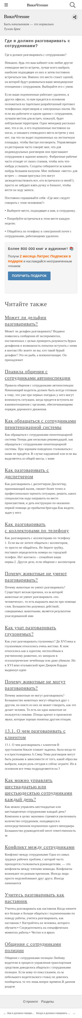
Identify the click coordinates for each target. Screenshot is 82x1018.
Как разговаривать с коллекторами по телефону (37, 527)
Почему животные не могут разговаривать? (35, 684)
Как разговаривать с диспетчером (27, 473)
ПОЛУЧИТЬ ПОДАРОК (29, 276)
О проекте (30, 1001)
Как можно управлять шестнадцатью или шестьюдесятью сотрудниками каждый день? (38, 789)
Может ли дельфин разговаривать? (25, 320)
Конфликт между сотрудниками (40, 847)
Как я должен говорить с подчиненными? (31, 1013)
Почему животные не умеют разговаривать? (36, 576)
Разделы (47, 1001)
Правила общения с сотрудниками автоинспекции (37, 374)
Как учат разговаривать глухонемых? (30, 630)
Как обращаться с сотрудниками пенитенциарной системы (40, 423)
